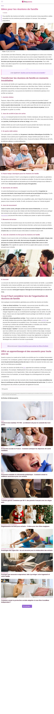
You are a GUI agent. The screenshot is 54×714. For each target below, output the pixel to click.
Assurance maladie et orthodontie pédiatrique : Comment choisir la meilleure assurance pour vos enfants (24, 475)
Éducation (3, 598)
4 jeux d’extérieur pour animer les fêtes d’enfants (33, 346)
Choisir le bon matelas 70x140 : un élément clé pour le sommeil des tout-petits (26, 423)
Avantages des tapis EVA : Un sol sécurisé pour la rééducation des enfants (27, 550)
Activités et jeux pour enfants (9, 524)
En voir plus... (27, 606)
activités (43, 320)
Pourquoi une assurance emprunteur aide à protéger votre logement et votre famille (25, 575)
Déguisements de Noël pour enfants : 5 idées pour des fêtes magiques (25, 526)
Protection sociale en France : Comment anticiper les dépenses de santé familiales (26, 449)
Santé (2, 447)
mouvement (4, 215)
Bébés (2, 5)
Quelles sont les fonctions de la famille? (33, 72)
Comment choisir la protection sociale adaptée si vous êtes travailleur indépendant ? (25, 601)
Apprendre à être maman (7, 498)
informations (4, 572)
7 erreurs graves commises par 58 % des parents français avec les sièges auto (26, 501)
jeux (5, 117)
